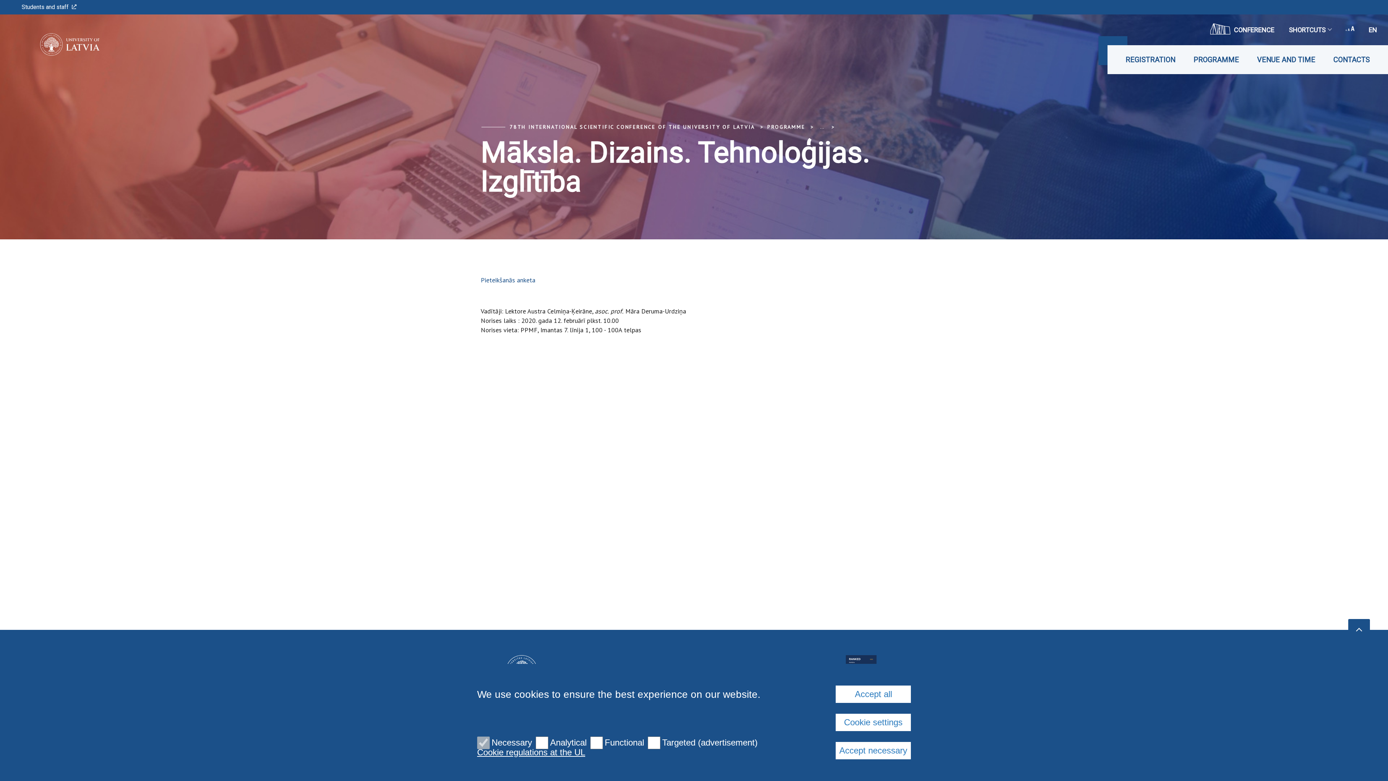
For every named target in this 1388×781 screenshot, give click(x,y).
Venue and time (1286, 59)
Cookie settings (873, 722)
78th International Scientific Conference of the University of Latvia (632, 127)
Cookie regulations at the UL (531, 752)
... (822, 127)
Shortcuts (1307, 30)
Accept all (873, 694)
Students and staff (45, 7)
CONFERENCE (1254, 30)
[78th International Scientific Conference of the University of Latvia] (59, 44)
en (1373, 30)
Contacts (1351, 59)
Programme (1216, 59)
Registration (1150, 59)
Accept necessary (873, 750)
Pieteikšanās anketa (508, 280)
